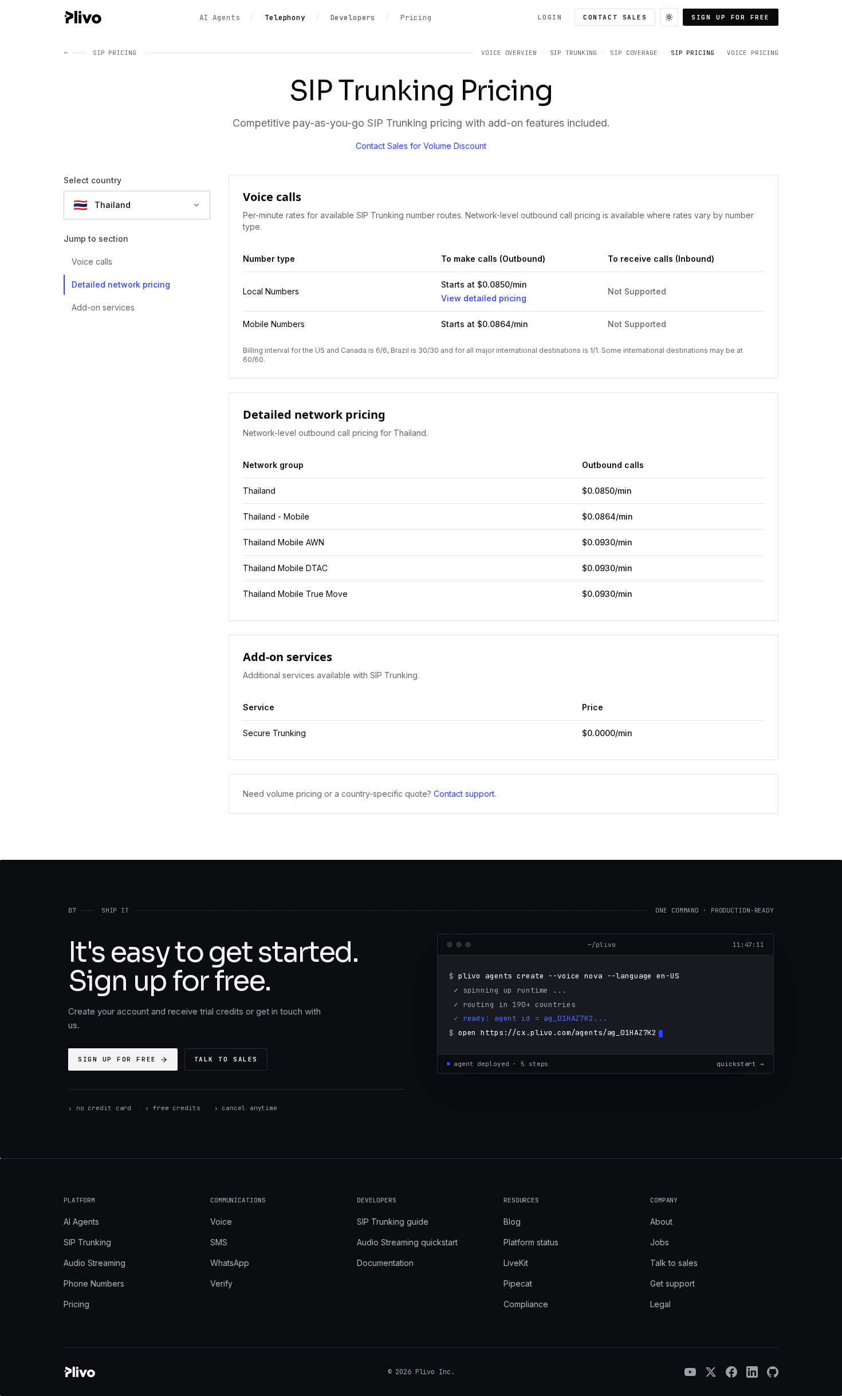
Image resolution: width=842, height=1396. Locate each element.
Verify (221, 1283)
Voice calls (92, 261)
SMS (218, 1242)
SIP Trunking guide (392, 1221)
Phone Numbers (94, 1283)
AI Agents (81, 1221)
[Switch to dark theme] (669, 17)
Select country (92, 180)
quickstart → (740, 1064)
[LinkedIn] (752, 1372)
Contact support (464, 794)
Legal (660, 1304)
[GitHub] (772, 1372)
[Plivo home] (82, 17)
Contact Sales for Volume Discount (421, 146)
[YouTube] (690, 1372)
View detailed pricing (483, 298)
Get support (672, 1283)
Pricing (76, 1304)
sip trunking (573, 53)
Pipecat (517, 1283)
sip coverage (634, 53)
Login (550, 17)
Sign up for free (730, 17)
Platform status (530, 1242)
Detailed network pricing (121, 284)
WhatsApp (229, 1263)
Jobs (659, 1242)
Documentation (385, 1263)
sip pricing (692, 53)
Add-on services (103, 307)
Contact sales (615, 17)
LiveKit (515, 1263)
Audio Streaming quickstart (407, 1242)
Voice (221, 1221)
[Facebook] (731, 1372)
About (661, 1221)
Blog (512, 1221)
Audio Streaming (94, 1263)
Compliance (525, 1304)
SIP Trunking (87, 1242)
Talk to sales (226, 1059)
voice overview (508, 53)
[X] (711, 1372)
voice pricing (752, 53)
